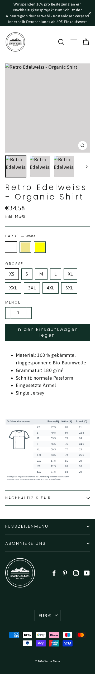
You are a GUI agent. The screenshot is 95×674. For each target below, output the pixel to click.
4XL (50, 287)
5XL (69, 287)
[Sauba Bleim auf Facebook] (54, 572)
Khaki (25, 247)
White (11, 247)
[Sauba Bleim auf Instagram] (76, 572)
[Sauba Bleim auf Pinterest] (65, 572)
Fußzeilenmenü (27, 526)
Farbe (20, 236)
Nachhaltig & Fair (28, 497)
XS (12, 274)
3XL (32, 287)
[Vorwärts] (86, 166)
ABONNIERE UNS (25, 543)
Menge (13, 302)
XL (70, 274)
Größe (14, 264)
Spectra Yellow (40, 247)
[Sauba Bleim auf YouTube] (87, 572)
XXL (13, 287)
